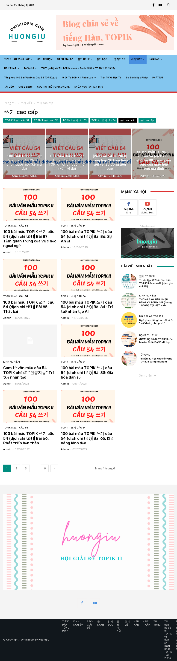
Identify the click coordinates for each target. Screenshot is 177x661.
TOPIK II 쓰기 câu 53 (75, 120)
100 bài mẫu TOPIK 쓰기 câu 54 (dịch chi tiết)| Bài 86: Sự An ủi (86, 236)
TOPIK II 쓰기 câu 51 (17, 120)
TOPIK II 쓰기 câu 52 (46, 120)
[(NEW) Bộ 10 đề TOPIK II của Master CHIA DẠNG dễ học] (129, 339)
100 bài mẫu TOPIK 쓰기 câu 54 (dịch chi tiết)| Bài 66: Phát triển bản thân (28, 438)
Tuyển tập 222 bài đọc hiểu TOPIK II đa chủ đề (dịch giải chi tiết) (156, 283)
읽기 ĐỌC (110, 623)
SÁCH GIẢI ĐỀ (90, 624)
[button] (168, 5)
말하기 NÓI (119, 626)
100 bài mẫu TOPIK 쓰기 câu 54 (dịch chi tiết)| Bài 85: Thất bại (28, 307)
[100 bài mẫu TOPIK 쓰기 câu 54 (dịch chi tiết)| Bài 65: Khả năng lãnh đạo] (88, 406)
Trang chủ (9, 103)
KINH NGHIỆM (11, 362)
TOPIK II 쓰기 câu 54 (103, 120)
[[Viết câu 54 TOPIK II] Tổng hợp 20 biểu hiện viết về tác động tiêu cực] (110, 154)
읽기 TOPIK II (147, 276)
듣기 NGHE (100, 623)
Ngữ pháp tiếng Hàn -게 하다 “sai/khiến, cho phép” (156, 322)
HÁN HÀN (136, 623)
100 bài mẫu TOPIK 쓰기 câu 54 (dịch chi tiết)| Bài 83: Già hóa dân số (87, 372)
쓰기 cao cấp (128, 120)
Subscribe (147, 203)
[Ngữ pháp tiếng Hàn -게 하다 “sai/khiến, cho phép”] (129, 320)
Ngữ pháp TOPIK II (151, 316)
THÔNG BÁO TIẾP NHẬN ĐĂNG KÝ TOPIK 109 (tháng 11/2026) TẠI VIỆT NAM (155, 302)
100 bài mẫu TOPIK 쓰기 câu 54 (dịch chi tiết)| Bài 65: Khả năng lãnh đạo (87, 438)
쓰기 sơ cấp (147, 120)
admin (7, 252)
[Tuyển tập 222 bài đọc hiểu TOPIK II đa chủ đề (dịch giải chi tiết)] (129, 281)
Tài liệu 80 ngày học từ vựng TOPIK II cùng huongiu (155, 360)
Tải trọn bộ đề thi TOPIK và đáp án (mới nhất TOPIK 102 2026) (168, 639)
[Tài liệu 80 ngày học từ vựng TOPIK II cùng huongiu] (129, 358)
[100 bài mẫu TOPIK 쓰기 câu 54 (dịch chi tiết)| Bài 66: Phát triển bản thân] (30, 406)
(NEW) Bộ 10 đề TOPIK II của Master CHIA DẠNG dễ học (156, 341)
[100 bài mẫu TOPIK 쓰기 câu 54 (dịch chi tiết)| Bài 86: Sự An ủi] (88, 204)
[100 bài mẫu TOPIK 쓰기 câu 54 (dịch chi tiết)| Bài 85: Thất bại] (30, 275)
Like (129, 203)
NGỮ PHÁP (146, 623)
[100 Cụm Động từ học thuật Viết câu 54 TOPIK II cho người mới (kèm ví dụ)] (67, 154)
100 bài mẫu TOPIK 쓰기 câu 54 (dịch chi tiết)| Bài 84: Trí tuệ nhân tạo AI (87, 307)
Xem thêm (146, 375)
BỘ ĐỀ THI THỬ (148, 335)
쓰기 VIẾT (26, 103)
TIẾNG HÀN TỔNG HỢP (66, 626)
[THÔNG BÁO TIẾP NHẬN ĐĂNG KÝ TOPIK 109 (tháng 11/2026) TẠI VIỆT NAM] (129, 300)
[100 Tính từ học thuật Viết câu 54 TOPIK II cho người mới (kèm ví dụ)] (24, 154)
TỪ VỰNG (144, 354)
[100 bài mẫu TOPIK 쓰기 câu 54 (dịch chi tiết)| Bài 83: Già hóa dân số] (88, 341)
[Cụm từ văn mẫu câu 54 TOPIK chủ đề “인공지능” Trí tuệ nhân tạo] (30, 341)
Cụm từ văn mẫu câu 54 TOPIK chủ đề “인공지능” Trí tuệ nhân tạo (28, 372)
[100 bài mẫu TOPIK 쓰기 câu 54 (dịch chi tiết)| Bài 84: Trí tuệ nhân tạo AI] (88, 275)
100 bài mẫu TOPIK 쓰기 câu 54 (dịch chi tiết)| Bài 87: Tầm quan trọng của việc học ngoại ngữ (29, 238)
